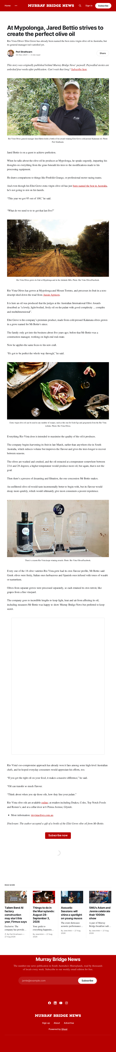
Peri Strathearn (24, 51)
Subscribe (103, 5)
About (57, 1023)
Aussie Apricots (51, 294)
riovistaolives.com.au (42, 815)
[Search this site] (80, 5)
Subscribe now (58, 835)
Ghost (64, 1029)
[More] (16, 5)
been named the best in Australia (90, 185)
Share (103, 53)
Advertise (69, 1023)
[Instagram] (66, 1003)
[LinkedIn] (55, 1003)
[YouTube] (60, 1003)
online (44, 802)
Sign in (88, 5)
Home (8, 5)
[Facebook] (49, 1003)
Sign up (46, 1023)
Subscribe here (79, 69)
